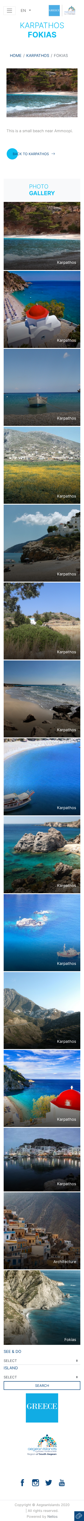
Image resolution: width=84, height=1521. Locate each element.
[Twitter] (48, 1482)
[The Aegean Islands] (62, 10)
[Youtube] (61, 1482)
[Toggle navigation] (9, 10)
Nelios (52, 1516)
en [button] (24, 10)
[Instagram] (35, 1482)
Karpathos (37, 55)
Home (16, 55)
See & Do (12, 1351)
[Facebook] (22, 1482)
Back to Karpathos (31, 154)
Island (11, 1368)
